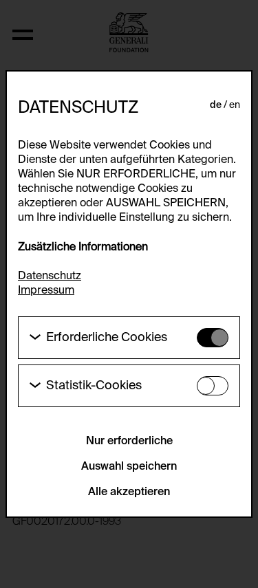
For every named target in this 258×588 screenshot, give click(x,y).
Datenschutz (49, 276)
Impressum (46, 290)
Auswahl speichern (129, 466)
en (234, 105)
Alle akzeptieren (129, 492)
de (216, 105)
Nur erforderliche (129, 441)
